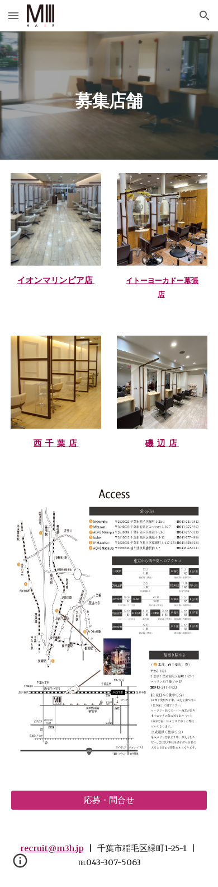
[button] (13, 15)
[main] (109, 95)
